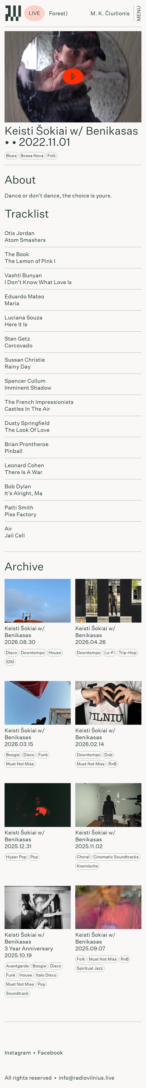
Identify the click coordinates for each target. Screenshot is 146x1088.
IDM (10, 661)
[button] (73, 77)
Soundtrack (17, 993)
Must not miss (20, 763)
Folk (51, 155)
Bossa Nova (32, 155)
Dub (108, 754)
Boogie (13, 754)
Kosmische (87, 865)
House (55, 652)
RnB (112, 763)
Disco (11, 652)
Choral (83, 856)
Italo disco (46, 975)
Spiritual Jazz (90, 968)
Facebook (50, 1052)
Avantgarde (17, 965)
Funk (43, 754)
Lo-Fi (109, 652)
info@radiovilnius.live (87, 1077)
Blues (11, 155)
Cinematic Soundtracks (116, 856)
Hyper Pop (16, 856)
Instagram (18, 1052)
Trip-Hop (127, 652)
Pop (34, 856)
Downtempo (33, 652)
